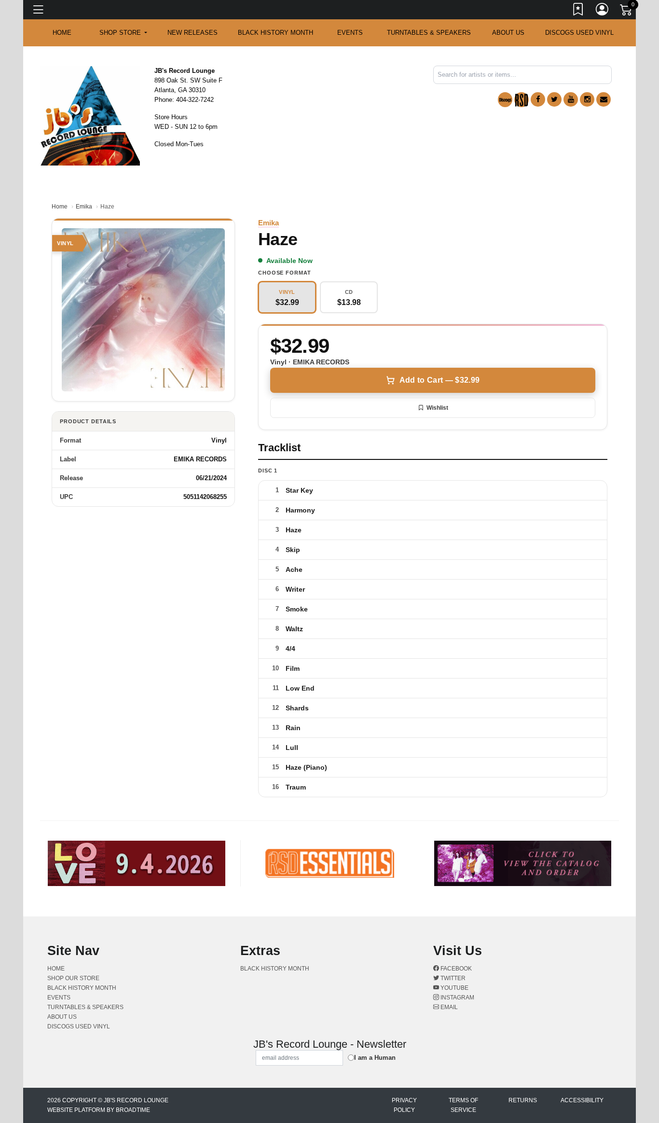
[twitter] (554, 99)
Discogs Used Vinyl (579, 32)
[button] (123, 33)
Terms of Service (463, 1105)
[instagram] (587, 99)
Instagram (456, 997)
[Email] (603, 99)
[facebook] (538, 99)
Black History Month (275, 32)
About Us (508, 32)
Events (350, 32)
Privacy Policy (404, 1105)
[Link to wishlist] (578, 11)
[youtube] (571, 99)
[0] (627, 11)
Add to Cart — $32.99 (439, 380)
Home (60, 206)
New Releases (192, 32)
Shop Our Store (73, 978)
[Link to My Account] (602, 11)
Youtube (453, 987)
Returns (522, 1100)
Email (448, 1007)
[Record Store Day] (521, 99)
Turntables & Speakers (429, 32)
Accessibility (582, 1100)
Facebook (455, 968)
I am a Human (375, 1057)
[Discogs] (505, 99)
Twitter (452, 978)
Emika (84, 206)
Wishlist (437, 407)
